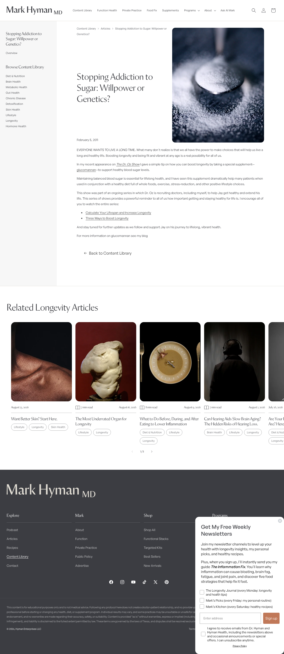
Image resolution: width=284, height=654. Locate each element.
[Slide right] (152, 451)
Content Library (86, 28)
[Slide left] (132, 451)
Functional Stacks (156, 539)
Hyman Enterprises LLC (28, 628)
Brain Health (13, 81)
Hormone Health (16, 126)
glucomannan (86, 170)
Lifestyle (11, 115)
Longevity (12, 120)
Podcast (12, 530)
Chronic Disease (16, 98)
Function (81, 539)
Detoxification (14, 103)
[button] (191, 10)
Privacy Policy (240, 646)
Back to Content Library (110, 253)
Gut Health (13, 92)
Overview (11, 53)
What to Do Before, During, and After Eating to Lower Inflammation (169, 421)
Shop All (149, 530)
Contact (12, 565)
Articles (105, 28)
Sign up (271, 618)
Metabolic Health (16, 87)
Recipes (12, 547)
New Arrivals (152, 565)
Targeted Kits (153, 547)
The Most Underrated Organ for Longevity (101, 421)
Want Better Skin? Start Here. (34, 418)
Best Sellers (152, 556)
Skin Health (13, 109)
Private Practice (86, 547)
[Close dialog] (280, 521)
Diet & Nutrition (15, 76)
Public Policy (84, 556)
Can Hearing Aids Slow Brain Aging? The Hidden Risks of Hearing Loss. (232, 421)
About (79, 530)
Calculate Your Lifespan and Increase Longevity (118, 212)
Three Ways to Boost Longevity (107, 218)
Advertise (82, 565)
